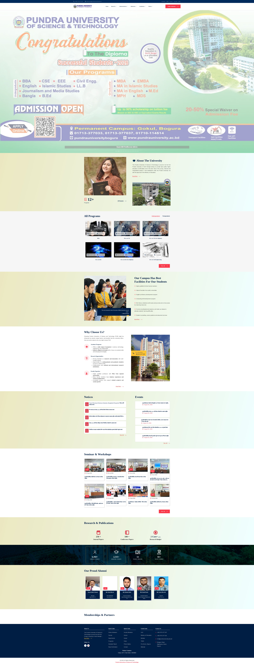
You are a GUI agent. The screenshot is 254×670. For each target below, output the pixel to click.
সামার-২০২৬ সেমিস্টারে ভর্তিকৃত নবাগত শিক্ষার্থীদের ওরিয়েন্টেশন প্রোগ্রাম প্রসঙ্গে (102, 422)
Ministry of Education (146, 633)
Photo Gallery (127, 642)
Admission (133, 6)
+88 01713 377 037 (162, 630)
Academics (142, 6)
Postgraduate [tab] (166, 216)
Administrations (123, 6)
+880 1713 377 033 (79, 1)
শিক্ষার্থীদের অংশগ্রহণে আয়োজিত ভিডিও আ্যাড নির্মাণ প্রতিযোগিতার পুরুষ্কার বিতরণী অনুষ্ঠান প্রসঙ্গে (105, 429)
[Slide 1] (116, 151)
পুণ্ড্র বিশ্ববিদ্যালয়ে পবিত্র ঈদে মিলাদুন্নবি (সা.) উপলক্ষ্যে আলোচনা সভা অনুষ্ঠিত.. (155, 403)
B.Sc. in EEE (98, 259)
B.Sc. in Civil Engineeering (156, 259)
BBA (98, 238)
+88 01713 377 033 (140, 354)
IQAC (179, 1)
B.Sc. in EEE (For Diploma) (127, 259)
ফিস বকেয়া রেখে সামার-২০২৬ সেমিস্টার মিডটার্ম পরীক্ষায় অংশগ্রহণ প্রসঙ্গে (101, 409)
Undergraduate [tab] (156, 216)
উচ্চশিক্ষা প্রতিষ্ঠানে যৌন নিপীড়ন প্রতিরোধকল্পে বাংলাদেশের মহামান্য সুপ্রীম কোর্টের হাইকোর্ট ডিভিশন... (106, 416)
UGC (142, 630)
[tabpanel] (127, 241)
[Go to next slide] (165, 582)
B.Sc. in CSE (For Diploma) (155, 238)
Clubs (125, 639)
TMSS (142, 639)
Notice (150, 6)
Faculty (110, 633)
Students (163, 1)
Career (125, 636)
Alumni (125, 633)
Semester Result (112, 642)
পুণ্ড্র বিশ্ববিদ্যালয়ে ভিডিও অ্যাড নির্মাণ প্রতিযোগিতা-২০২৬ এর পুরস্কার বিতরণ (155, 424)
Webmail (143, 644)
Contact (126, 644)
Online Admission (171, 6)
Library (171, 1)
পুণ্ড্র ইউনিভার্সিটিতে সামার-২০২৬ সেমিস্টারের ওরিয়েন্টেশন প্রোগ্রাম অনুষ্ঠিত (155, 410)
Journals (175, 1)
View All (163, 265)
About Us (113, 6)
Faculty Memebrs (128, 630)
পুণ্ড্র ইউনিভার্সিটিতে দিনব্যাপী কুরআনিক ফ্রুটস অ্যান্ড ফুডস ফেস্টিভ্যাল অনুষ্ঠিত (155, 431)
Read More (135, 176)
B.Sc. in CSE (127, 238)
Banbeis (143, 636)
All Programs (121, 200)
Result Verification (112, 644)
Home (107, 6)
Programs (110, 639)
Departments (111, 636)
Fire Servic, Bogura (146, 642)
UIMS (167, 1)
